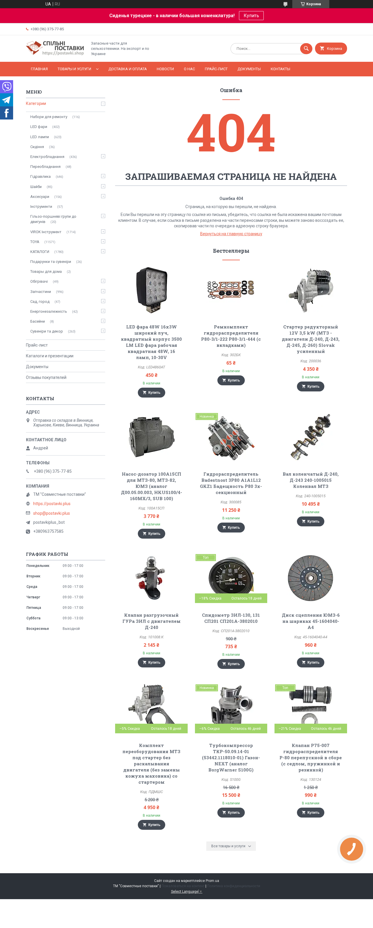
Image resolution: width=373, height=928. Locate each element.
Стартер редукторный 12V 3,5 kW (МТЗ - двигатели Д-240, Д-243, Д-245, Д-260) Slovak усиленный (310, 339)
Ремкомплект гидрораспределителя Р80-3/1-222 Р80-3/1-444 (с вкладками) (231, 336)
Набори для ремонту (48, 117)
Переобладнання (45, 166)
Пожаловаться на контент (183, 886)
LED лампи (39, 137)
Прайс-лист (216, 69)
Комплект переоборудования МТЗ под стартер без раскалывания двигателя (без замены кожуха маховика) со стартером (151, 763)
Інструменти (41, 206)
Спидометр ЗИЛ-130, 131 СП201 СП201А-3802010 (231, 618)
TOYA (34, 242)
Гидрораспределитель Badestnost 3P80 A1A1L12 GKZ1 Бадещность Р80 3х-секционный (231, 483)
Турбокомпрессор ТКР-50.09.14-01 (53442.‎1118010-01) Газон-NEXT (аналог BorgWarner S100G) (231, 757)
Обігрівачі (39, 281)
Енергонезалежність (48, 311)
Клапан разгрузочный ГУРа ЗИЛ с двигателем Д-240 (151, 621)
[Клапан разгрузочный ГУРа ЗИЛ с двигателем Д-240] (151, 578)
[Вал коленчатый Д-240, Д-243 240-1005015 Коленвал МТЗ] (311, 437)
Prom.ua (212, 881)
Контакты (280, 69)
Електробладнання (47, 156)
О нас (189, 69)
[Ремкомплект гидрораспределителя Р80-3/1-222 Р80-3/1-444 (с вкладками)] (231, 290)
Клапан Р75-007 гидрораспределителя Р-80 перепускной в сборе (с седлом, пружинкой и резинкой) (310, 757)
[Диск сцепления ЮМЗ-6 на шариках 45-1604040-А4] (311, 578)
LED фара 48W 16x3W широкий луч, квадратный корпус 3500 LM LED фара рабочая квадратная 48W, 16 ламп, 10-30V (151, 342)
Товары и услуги (74, 69)
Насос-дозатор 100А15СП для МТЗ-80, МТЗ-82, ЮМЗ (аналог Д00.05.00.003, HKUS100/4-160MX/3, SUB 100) (151, 486)
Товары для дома (46, 271)
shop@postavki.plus (51, 513)
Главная (39, 69)
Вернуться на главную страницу (231, 233)
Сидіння (37, 147)
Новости (165, 69)
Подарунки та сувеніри (50, 261)
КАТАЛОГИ (39, 251)
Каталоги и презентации (49, 356)
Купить (251, 15)
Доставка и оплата (127, 69)
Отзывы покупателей (46, 377)
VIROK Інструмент (45, 232)
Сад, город (40, 301)
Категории (36, 103)
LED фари (38, 126)
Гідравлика (40, 176)
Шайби (36, 186)
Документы (249, 69)
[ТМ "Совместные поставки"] (55, 54)
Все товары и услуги (228, 846)
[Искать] (306, 48)
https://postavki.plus (52, 503)
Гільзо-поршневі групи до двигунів (53, 219)
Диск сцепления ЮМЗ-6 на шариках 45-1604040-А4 (311, 621)
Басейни (37, 321)
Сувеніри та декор (46, 331)
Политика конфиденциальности (233, 886)
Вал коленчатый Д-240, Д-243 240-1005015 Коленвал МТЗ (311, 480)
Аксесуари (39, 196)
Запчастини (40, 291)
